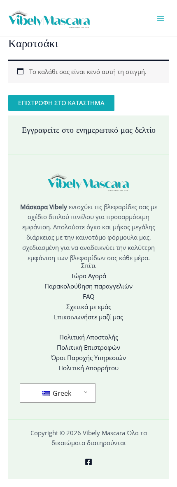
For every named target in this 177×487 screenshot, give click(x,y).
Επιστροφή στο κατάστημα (61, 103)
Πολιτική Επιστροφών (88, 347)
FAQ (89, 296)
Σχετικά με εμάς (88, 306)
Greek (61, 393)
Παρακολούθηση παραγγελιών (88, 286)
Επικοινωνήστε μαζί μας (88, 317)
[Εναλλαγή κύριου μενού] (160, 18)
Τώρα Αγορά (88, 276)
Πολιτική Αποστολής (88, 337)
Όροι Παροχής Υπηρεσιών (88, 357)
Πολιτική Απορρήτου (88, 368)
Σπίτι (88, 265)
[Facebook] (88, 462)
